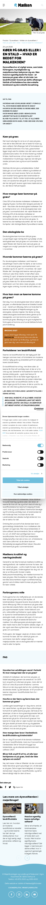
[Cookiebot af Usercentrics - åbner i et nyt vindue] (34, 409)
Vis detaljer (35, 473)
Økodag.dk (9, 337)
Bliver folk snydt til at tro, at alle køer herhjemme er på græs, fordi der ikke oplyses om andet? (23, 121)
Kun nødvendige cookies (23, 494)
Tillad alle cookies (23, 480)
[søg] (42, 5)
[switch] (40, 452)
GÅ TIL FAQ (7, 99)
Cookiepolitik (14, 888)
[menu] (4, 5)
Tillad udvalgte (23, 487)
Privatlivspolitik (30, 888)
